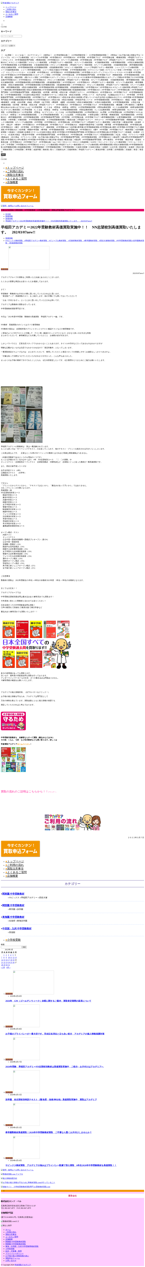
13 (16, 957)
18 (11, 960)
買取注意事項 (10, 12)
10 (9, 957)
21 (2, 962)
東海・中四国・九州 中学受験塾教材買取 (22, 1246)
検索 (3, 154)
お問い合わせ (10, 1261)
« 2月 (3, 967)
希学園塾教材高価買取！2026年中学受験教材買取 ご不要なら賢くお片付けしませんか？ (48, 1132)
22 (4, 962)
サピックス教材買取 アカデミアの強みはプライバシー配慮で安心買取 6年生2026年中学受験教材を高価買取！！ (61, 1165)
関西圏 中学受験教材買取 (15, 1244)
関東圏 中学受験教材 (13, 893)
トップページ (10, 7)
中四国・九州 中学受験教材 (16, 928)
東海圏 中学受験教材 (13, 917)
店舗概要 (9, 17)
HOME (8, 214)
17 (9, 960)
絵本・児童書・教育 (13, 1251)
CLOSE (4, 27)
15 (4, 960)
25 (11, 962)
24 (9, 962)
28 (2, 965)
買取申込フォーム (12, 1258)
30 (7, 965)
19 (13, 960)
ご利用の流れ (10, 9)
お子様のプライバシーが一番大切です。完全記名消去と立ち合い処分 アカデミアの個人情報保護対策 (54, 1034)
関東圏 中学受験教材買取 (15, 1242)
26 (13, 962)
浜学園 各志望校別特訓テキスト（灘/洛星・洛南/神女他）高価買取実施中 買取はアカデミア (51, 1099)
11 (11, 957)
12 (13, 957)
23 (7, 962)
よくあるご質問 (11, 14)
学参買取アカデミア (22, 1265)
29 (4, 965)
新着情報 (9, 216)
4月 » (8, 967)
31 (9, 965)
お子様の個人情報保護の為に (17, 1256)
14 (2, 960)
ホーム (8, 1230)
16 (7, 960)
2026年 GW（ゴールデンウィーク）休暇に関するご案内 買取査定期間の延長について (48, 1001)
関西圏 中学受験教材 (13, 905)
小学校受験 (14, 939)
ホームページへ (23, 744)
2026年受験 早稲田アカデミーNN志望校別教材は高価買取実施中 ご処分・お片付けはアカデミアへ (54, 1066)
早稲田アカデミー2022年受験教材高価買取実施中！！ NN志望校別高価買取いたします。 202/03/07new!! (48, 221)
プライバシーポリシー (14, 1253)
